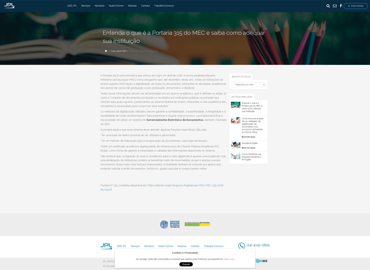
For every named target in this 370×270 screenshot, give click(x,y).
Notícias (132, 5)
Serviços (85, 5)
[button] (356, 6)
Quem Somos (116, 5)
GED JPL (72, 5)
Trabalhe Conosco (164, 5)
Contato (145, 5)
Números (99, 5)
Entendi (186, 264)
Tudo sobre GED (118, 51)
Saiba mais (229, 259)
